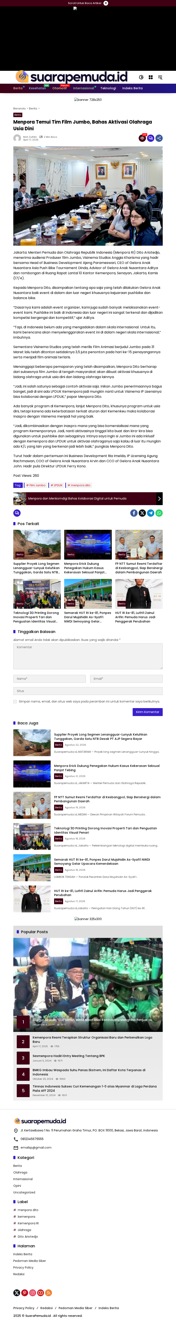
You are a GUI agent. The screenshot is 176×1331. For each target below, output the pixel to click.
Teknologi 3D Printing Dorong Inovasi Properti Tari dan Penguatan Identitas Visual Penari (36, 617)
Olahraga (20, 1172)
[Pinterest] (24, 1292)
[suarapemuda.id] (71, 77)
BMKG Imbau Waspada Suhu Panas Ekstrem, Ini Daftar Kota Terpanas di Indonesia (89, 1072)
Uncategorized (24, 1192)
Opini (17, 1186)
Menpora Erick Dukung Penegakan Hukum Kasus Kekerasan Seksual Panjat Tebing (84, 568)
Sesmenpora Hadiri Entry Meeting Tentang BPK (69, 1056)
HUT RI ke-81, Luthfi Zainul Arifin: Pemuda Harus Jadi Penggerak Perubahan (135, 617)
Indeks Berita (22, 1254)
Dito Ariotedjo (28, 1236)
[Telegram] (150, 513)
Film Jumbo (38, 485)
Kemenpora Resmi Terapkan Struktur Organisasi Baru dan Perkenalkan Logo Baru (92, 1040)
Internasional (23, 1179)
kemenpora (26, 1216)
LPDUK (58, 485)
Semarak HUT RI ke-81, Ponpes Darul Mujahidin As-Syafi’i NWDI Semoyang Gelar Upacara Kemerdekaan (87, 617)
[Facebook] (134, 513)
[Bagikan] (159, 138)
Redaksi (18, 1274)
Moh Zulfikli (30, 137)
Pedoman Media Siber (29, 1261)
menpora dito (80, 485)
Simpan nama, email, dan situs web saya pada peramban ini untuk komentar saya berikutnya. (89, 701)
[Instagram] (32, 1292)
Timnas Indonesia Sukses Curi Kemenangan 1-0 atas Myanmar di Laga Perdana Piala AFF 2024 (95, 1088)
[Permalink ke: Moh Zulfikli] (18, 138)
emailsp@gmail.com (36, 1147)
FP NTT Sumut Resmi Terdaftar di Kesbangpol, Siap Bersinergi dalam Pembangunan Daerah (138, 568)
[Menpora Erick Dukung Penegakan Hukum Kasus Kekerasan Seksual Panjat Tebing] (88, 545)
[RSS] (48, 1292)
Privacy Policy (23, 1267)
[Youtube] (40, 1292)
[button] (141, 77)
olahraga (24, 1230)
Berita (17, 115)
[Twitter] (142, 513)
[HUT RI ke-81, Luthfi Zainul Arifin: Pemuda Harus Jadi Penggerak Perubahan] (139, 594)
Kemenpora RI (28, 1223)
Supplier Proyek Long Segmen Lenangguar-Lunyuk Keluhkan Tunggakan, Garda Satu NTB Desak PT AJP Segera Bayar (36, 568)
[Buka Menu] (150, 77)
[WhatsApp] (159, 513)
